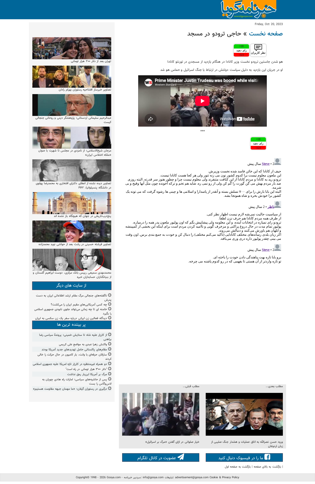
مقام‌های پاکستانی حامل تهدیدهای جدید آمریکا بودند (74, 349)
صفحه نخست (266, 34)
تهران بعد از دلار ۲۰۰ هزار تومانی (91, 61)
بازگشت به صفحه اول (238, 467)
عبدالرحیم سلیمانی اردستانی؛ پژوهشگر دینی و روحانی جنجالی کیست (73, 120)
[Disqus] (202, 209)
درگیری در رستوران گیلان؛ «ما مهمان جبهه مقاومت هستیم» (70, 389)
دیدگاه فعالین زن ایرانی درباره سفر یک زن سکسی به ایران (71, 318)
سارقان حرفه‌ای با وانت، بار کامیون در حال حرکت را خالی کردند (74, 356)
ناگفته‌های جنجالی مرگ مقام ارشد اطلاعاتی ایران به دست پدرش (73, 297)
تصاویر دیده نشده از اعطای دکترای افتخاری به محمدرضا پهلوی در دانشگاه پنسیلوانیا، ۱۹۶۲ (73, 185)
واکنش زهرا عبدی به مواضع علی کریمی (83, 344)
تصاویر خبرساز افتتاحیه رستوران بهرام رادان (85, 89)
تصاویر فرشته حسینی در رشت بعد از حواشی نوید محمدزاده (75, 244)
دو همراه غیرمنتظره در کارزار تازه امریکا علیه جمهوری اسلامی (70, 364)
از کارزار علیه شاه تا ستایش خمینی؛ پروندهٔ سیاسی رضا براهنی (75, 337)
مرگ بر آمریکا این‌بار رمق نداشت (87, 374)
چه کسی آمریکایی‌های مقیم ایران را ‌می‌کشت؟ (79, 304)
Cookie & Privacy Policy (224, 477)
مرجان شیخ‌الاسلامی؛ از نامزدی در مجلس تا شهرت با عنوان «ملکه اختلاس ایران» (74, 152)
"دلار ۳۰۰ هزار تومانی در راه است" (86, 369)
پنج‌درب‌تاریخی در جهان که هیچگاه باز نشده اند (82, 216)
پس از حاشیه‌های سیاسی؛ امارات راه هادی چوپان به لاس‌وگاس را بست (76, 381)
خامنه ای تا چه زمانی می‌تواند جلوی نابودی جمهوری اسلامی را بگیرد (72, 311)
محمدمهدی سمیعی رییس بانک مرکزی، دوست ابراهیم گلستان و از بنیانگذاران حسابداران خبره (72, 275)
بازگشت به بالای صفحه (267, 467)
